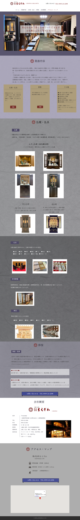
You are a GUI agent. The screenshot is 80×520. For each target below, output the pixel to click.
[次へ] (74, 33)
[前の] (5, 33)
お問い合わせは (50, 3)
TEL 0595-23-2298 (61, 4)
